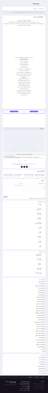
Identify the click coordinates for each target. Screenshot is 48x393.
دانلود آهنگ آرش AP (41, 288)
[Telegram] (22, 167)
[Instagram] (8, 385)
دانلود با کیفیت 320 (14, 111)
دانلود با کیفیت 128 (34, 111)
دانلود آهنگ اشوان (42, 281)
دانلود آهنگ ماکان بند (41, 319)
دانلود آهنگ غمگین (42, 368)
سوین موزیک (36, 3)
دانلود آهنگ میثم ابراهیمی (40, 344)
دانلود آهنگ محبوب (41, 357)
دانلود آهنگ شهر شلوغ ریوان (8, 174)
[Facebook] (27, 167)
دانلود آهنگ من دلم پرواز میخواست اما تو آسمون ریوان (12, 175)
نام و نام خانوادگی (42, 183)
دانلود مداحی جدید (42, 373)
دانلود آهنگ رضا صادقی (41, 301)
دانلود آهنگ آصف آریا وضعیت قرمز (25, 385)
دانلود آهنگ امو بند (42, 283)
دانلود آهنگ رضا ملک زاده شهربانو (25, 387)
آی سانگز (30, 377)
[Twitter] (24, 167)
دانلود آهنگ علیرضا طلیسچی (40, 312)
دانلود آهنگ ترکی (42, 361)
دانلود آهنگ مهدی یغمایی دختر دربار (25, 389)
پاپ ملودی (37, 377)
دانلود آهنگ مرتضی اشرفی (40, 330)
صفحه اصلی (41, 8)
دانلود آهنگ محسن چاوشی (40, 324)
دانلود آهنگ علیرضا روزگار (40, 310)
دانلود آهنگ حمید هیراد (41, 299)
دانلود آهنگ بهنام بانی (41, 292)
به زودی (42, 377)
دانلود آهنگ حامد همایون (40, 297)
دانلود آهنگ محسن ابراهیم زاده (39, 321)
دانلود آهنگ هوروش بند (41, 346)
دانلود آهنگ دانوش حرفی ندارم (24, 383)
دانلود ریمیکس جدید (41, 370)
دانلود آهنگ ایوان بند (41, 290)
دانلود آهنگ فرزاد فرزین (40, 317)
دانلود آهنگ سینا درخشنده (40, 306)
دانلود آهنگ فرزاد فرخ (41, 315)
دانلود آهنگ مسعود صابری (40, 333)
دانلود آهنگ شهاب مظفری (40, 308)
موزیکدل (43, 351)
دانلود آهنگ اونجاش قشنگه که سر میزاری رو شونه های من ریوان (34, 175)
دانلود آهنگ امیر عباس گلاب (40, 285)
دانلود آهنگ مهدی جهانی (41, 342)
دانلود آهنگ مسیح (42, 337)
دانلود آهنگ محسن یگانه (40, 326)
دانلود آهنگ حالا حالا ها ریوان (40, 174)
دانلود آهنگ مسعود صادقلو (40, 335)
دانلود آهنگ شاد (42, 364)
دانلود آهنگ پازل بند (41, 294)
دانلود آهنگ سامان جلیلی (40, 303)
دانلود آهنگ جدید (42, 359)
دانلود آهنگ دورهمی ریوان (18, 174)
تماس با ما (35, 8)
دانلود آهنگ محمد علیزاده (40, 328)
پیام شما (21, 183)
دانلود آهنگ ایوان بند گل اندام (25, 390)
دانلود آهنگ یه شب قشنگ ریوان (29, 174)
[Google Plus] (10, 385)
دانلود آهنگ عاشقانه (41, 366)
